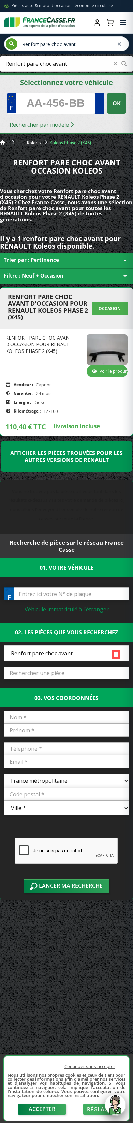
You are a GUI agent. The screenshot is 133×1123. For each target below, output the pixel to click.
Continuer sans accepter (89, 1066)
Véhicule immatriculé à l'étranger (67, 609)
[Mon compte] (97, 22)
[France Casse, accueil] (39, 22)
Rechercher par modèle (40, 125)
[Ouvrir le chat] (115, 1108)
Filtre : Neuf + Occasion (66, 276)
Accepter (42, 1109)
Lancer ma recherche (70, 885)
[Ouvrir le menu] (123, 22)
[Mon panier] (110, 22)
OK (117, 103)
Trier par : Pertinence (66, 260)
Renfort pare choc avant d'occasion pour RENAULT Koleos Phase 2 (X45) (48, 307)
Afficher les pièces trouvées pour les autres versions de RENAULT (66, 456)
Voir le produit (114, 371)
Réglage (99, 1109)
